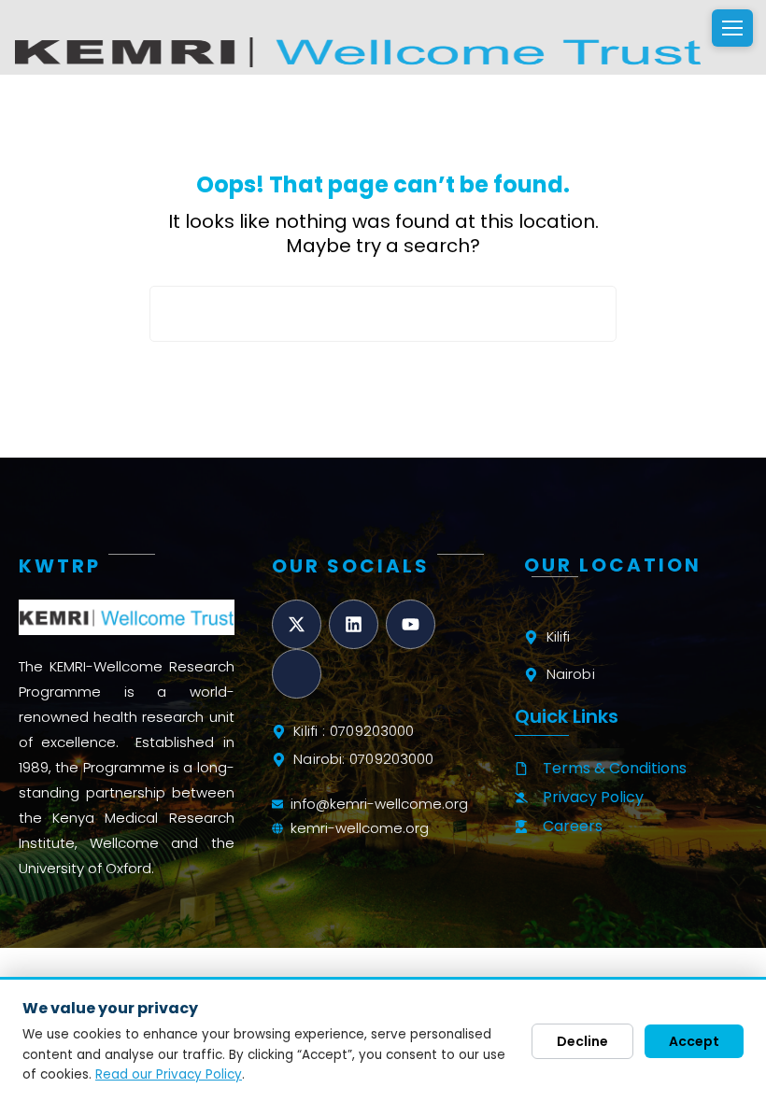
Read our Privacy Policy (168, 1074)
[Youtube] (410, 624)
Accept (694, 1041)
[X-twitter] (296, 624)
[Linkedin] (353, 624)
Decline (582, 1041)
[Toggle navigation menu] (732, 28)
